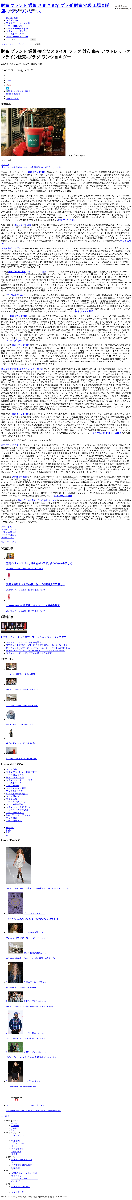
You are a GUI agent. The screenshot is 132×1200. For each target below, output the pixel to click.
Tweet (8, 80)
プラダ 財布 (11, 818)
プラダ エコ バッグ (10, 529)
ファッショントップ (10, 44)
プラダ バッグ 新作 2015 (17, 810)
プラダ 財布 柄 (7, 527)
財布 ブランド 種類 (15, 777)
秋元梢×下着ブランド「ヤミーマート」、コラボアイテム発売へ (35, 650)
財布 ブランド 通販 (36, 172)
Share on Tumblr (13, 94)
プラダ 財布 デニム (15, 796)
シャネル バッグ (13, 783)
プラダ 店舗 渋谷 (8, 532)
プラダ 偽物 (11, 769)
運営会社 (15, 1154)
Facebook (15, 1126)
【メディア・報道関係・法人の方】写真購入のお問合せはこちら (31, 167)
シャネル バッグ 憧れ (36, 272)
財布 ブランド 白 (8, 542)
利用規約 (15, 1141)
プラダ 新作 (11, 799)
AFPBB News (121, 6)
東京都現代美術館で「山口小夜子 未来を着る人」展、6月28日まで (37, 645)
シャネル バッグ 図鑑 (16, 788)
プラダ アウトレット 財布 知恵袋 (21, 772)
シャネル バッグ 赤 (15, 34)
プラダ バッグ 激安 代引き (18, 807)
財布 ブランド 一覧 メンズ (18, 815)
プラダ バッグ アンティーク (19, 31)
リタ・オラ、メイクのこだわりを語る (23, 642)
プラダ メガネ (7, 537)
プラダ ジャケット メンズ (18, 23)
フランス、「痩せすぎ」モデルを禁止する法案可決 (30, 653)
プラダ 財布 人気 (14, 821)
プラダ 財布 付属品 (15, 812)
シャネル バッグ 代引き (17, 794)
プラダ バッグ (12, 786)
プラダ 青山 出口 (8, 535)
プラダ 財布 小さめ (15, 775)
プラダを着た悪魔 (14, 791)
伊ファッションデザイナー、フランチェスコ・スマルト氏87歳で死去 (38, 648)
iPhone (14, 1123)
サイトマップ (17, 1192)
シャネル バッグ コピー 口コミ (107, 433)
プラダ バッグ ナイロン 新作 (19, 780)
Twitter (14, 1128)
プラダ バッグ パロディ (17, 802)
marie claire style (124, 8)
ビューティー (28, 44)
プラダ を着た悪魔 (14, 804)
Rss (12, 1130)
